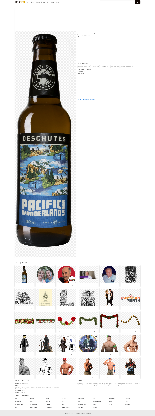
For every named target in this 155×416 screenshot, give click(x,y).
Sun (48, 2)
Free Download (86, 35)
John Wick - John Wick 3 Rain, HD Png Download (91, 354)
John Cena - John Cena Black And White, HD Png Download (30, 377)
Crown (33, 2)
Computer (127, 404)
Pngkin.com (49, 407)
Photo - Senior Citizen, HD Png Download (89, 285)
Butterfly (64, 398)
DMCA (57, 2)
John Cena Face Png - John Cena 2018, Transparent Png (114, 354)
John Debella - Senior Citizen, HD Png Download (69, 285)
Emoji (38, 2)
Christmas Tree (19, 404)
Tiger (79, 401)
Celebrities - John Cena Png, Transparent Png (90, 377)
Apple (47, 398)
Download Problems (89, 99)
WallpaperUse (97, 401)
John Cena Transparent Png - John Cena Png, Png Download (73, 377)
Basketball (111, 398)
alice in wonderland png (127, 66)
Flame (32, 398)
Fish (94, 404)
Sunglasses (81, 398)
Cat (94, 398)
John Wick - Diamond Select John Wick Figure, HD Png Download (53, 354)
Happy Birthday (82, 404)
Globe (110, 404)
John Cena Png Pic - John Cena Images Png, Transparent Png (116, 377)
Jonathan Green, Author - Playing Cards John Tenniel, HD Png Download (33, 308)
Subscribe (127, 398)
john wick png (105, 66)
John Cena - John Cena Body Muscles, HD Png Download (136, 354)
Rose (110, 401)
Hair (63, 404)
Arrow (27, 2)
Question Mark (66, 407)
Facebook (80, 407)
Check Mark (33, 404)
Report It (80, 99)
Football (48, 404)
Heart (16, 398)
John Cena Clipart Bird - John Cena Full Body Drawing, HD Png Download (55, 377)
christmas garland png (84, 66)
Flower (43, 2)
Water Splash (33, 407)
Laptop (32, 401)
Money (95, 407)
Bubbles (48, 401)
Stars (52, 2)
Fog (63, 401)
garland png (96, 66)
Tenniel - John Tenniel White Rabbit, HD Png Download (50, 308)
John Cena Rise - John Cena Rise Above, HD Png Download (136, 377)
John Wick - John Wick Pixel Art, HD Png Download (28, 354)
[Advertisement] (45, 19)
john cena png (115, 66)
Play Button (18, 401)
